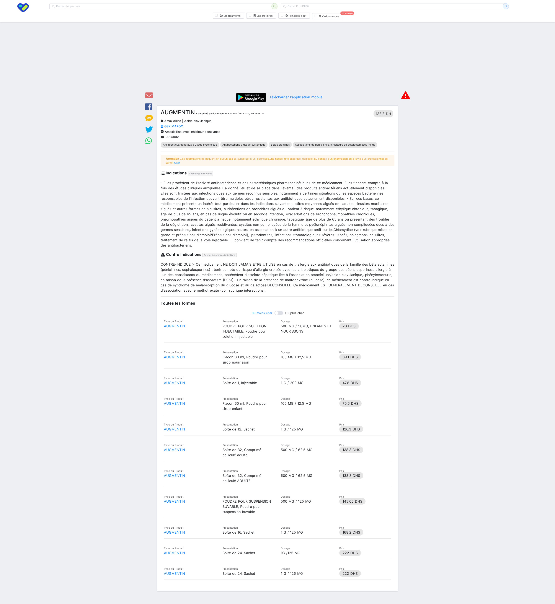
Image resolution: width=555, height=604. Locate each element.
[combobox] (161, 6)
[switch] (277, 313)
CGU (177, 162)
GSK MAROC (173, 126)
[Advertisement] (277, 56)
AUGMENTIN (174, 326)
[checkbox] (228, 16)
